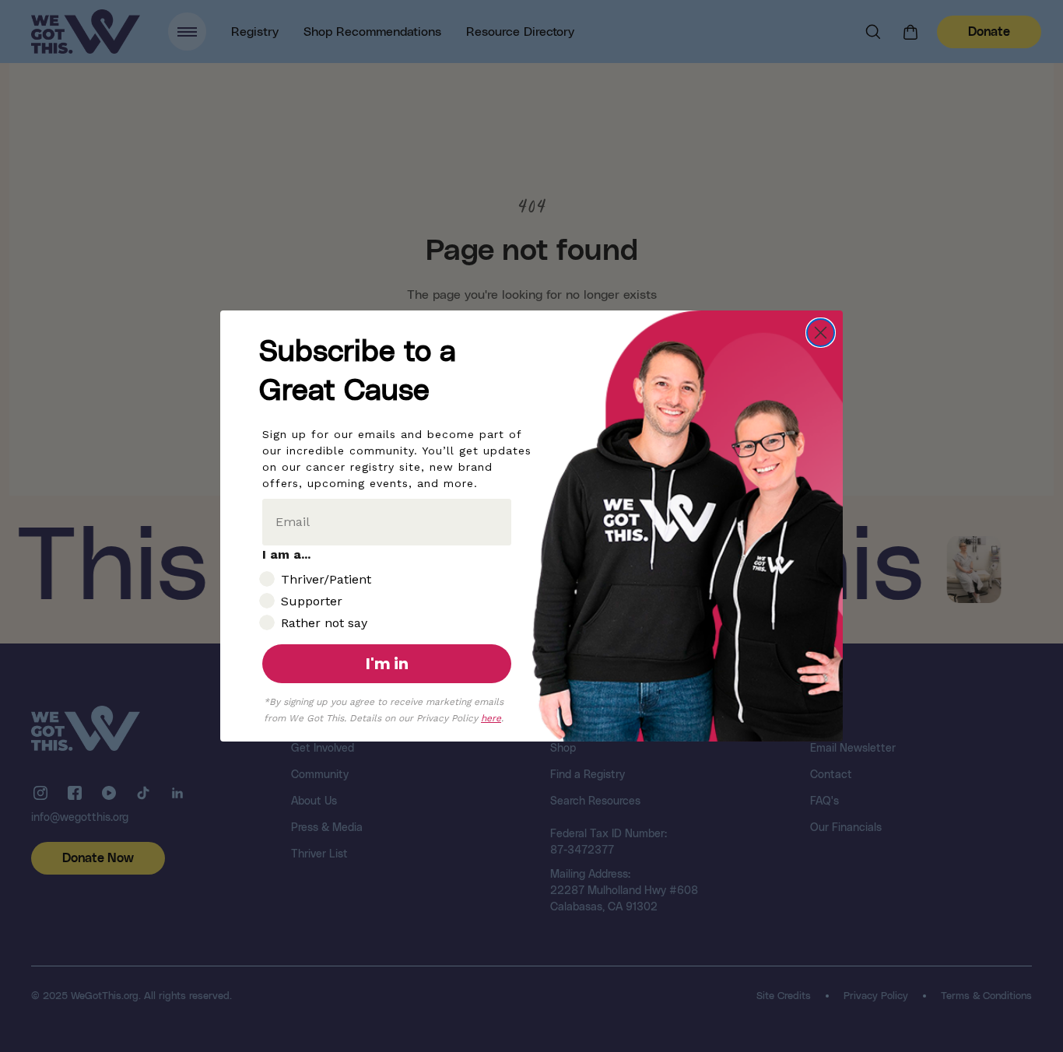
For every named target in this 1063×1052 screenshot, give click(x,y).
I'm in (387, 664)
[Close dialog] (820, 332)
